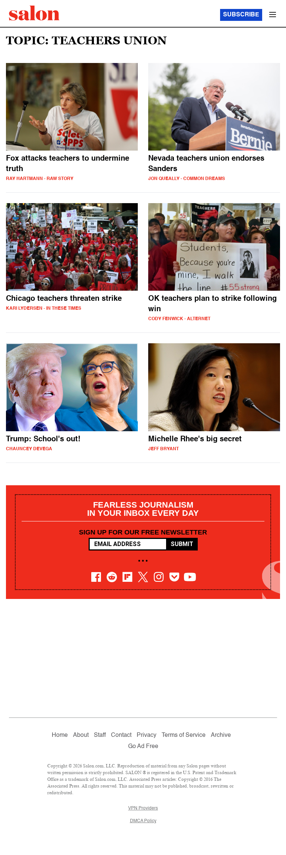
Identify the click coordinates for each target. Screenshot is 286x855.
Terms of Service (184, 735)
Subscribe (241, 15)
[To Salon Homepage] (34, 13)
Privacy (146, 735)
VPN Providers (143, 808)
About (81, 735)
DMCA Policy (143, 821)
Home (60, 735)
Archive (221, 735)
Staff (100, 735)
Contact (121, 735)
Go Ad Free (143, 747)
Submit (182, 544)
